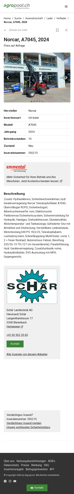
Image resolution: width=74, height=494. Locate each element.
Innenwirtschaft (34, 18)
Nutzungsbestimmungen (31, 461)
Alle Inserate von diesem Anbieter (27, 354)
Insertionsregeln (14, 469)
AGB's (51, 461)
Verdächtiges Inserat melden (24, 423)
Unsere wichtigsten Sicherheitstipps (28, 427)
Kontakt (39, 487)
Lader (50, 18)
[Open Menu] (66, 6)
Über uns (9, 461)
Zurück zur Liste (18, 30)
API (52, 469)
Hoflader (61, 18)
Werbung (36, 465)
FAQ (46, 465)
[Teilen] (67, 30)
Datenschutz (11, 465)
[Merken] (58, 30)
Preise (25, 465)
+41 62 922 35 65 (17, 335)
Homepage (13, 326)
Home (7, 18)
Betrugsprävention (37, 469)
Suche (18, 18)
